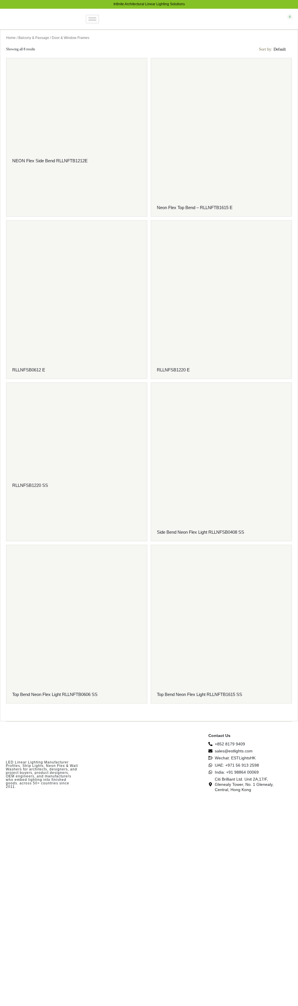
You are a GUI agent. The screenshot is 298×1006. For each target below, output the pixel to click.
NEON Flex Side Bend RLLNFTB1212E (50, 160)
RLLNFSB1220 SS (30, 485)
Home (11, 38)
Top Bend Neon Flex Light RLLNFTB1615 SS (199, 694)
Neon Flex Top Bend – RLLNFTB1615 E (195, 207)
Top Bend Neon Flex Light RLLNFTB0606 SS (54, 694)
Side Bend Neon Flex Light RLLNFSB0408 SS (200, 532)
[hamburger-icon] (92, 19)
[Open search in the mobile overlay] (278, 19)
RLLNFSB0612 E (28, 369)
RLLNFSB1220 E (173, 369)
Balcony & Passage (33, 38)
